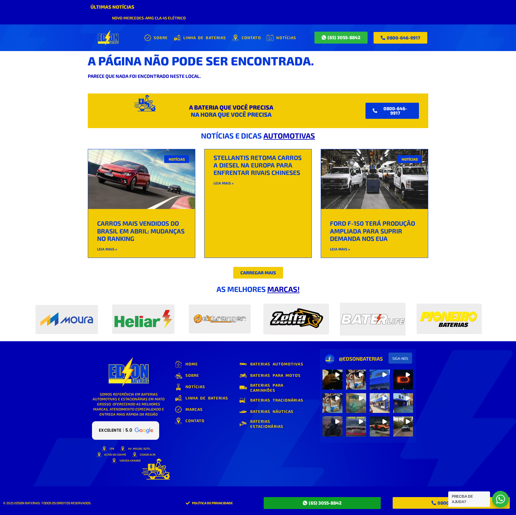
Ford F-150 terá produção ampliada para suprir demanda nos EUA (372, 230)
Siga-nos (400, 358)
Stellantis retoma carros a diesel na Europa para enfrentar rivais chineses (258, 165)
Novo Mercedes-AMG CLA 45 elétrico (149, 18)
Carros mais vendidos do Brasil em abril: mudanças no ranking (141, 230)
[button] (258, 273)
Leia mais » (107, 249)
